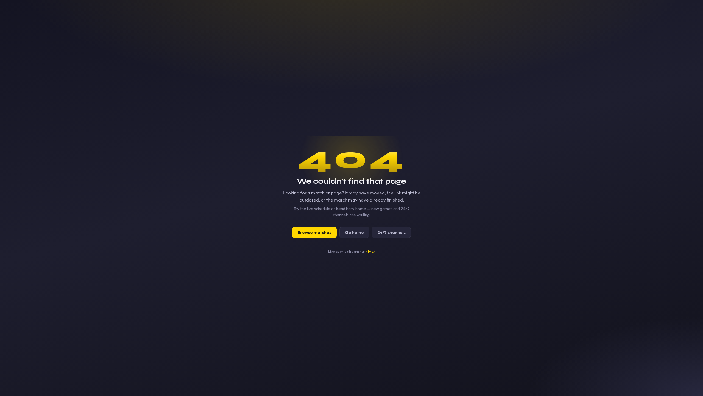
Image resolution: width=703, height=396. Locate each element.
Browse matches (314, 232)
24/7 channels (391, 232)
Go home (354, 232)
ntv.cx (370, 251)
